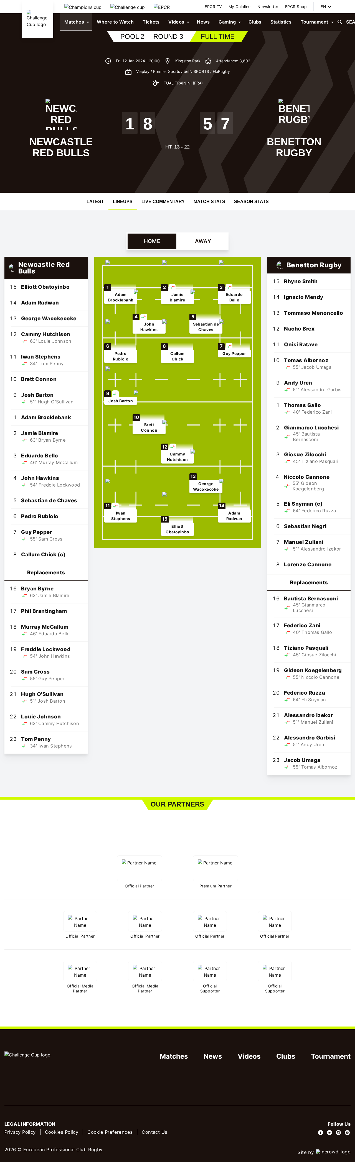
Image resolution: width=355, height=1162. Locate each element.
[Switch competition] (83, 6)
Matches (174, 1056)
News (213, 1056)
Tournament (331, 1056)
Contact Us (154, 1132)
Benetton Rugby (294, 147)
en (323, 6)
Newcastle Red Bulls (61, 147)
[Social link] (320, 1132)
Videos (249, 1056)
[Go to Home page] (37, 19)
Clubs (285, 1056)
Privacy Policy (20, 1132)
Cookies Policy (61, 1132)
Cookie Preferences (110, 1132)
